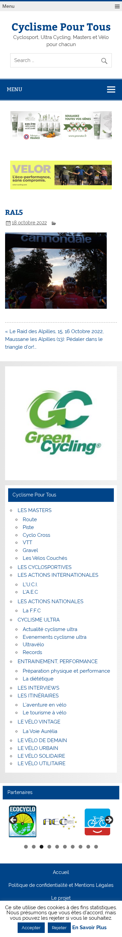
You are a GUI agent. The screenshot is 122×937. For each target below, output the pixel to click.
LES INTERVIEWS (38, 688)
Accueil (61, 872)
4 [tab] (49, 847)
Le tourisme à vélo (44, 713)
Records (32, 652)
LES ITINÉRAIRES (38, 696)
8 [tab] (80, 847)
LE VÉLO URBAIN (38, 748)
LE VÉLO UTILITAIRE (41, 763)
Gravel (30, 550)
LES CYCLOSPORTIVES (45, 567)
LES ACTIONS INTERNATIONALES (58, 575)
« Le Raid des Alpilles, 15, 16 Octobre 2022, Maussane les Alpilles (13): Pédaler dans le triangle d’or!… (54, 339)
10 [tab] (96, 847)
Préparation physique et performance (66, 671)
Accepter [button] (31, 927)
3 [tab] (41, 847)
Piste (28, 527)
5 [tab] (57, 847)
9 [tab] (88, 847)
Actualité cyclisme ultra (50, 629)
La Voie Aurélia (40, 731)
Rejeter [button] (59, 927)
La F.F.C (32, 611)
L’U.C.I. (30, 585)
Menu (8, 6)
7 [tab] (73, 847)
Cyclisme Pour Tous (61, 26)
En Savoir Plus (89, 927)
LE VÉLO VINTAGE (39, 722)
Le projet (61, 898)
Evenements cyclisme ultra (54, 637)
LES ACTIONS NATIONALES (50, 601)
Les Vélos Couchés (45, 558)
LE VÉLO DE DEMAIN (42, 740)
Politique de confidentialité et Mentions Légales (61, 885)
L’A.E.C (30, 592)
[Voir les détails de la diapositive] (23, 822)
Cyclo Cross (36, 535)
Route (30, 519)
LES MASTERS (35, 510)
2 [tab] (34, 847)
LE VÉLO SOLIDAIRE (41, 756)
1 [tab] (26, 847)
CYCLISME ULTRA (39, 620)
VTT (27, 542)
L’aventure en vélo (44, 705)
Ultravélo (33, 644)
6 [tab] (65, 847)
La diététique (38, 679)
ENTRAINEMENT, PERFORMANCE (58, 661)
